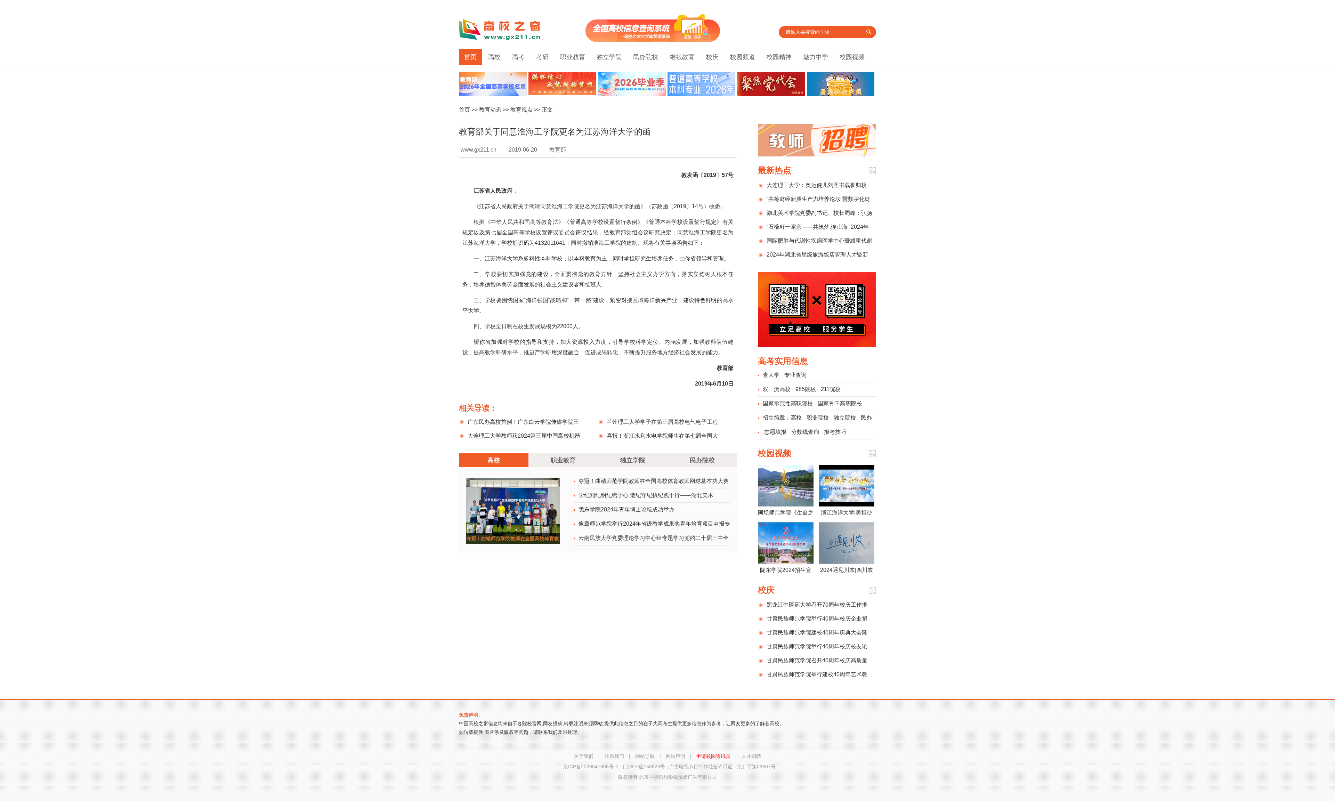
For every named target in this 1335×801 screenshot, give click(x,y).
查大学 (771, 375)
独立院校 (845, 418)
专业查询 (795, 375)
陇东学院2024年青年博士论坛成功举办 (626, 509)
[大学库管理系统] (652, 40)
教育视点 (521, 110)
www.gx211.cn (478, 150)
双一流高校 (777, 389)
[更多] (872, 171)
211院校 (831, 389)
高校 (494, 57)
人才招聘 (751, 756)
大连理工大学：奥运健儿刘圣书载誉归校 (817, 185)
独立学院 (609, 57)
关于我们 (583, 756)
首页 (470, 57)
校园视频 (852, 57)
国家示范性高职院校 (788, 403)
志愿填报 (775, 432)
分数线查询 (805, 432)
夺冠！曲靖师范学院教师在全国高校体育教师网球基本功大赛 (653, 481)
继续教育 (682, 57)
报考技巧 (835, 432)
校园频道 (742, 57)
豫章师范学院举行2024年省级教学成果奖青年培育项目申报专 (654, 524)
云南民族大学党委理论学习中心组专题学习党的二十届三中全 (653, 538)
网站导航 (645, 756)
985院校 (805, 389)
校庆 (712, 57)
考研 (542, 57)
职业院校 (818, 418)
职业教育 (572, 57)
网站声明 (675, 756)
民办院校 (645, 57)
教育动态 (490, 110)
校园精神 (779, 57)
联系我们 (614, 756)
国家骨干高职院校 (840, 403)
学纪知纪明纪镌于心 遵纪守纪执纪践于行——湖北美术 (645, 495)
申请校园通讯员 (713, 756)
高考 (518, 57)
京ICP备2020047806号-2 (590, 766)
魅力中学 (815, 57)
